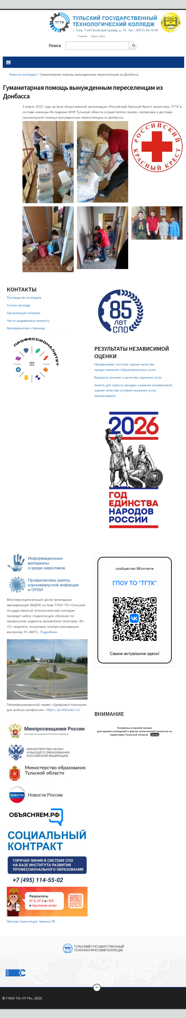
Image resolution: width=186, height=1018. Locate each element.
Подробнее (48, 632)
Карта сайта (98, 36)
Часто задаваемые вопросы (28, 320)
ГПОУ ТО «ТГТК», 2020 (24, 998)
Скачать (154, 734)
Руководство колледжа (24, 297)
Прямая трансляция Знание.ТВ (31, 921)
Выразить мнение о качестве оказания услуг (128, 377)
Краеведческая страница (26, 328)
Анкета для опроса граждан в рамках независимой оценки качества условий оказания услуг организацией (133, 390)
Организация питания (23, 313)
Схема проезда (18, 305)
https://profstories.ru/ (63, 710)
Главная (82, 36)
